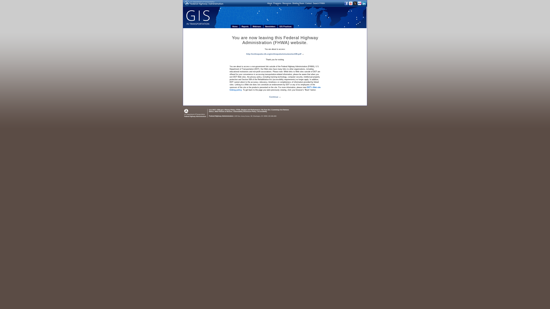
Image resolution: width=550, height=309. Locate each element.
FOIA (238, 110)
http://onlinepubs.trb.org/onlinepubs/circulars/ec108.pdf (273, 54)
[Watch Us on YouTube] (351, 4)
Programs (277, 3)
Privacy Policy (230, 110)
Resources (286, 3)
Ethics (211, 111)
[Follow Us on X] (355, 4)
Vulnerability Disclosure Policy (244, 111)
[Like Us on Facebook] (346, 4)
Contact (308, 3)
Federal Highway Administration (221, 116)
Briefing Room (298, 3)
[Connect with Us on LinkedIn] (364, 4)
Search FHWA (319, 3)
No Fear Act (265, 110)
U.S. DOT (212, 110)
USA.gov (220, 110)
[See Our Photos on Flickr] (360, 4)
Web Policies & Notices (223, 111)
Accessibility (262, 111)
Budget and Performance (250, 110)
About (269, 3)
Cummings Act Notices (280, 110)
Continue (273, 97)
